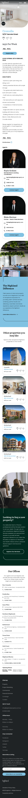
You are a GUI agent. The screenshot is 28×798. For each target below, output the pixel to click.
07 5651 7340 (7, 652)
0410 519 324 (9, 227)
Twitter (4, 747)
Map (4, 48)
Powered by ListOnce (7, 793)
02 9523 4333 (10, 230)
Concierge (5, 696)
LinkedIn (4, 744)
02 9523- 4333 (10, 186)
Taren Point (6, 635)
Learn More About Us (9, 314)
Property (4, 684)
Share (8, 48)
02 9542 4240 (8, 631)
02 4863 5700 (8, 620)
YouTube (5, 750)
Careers (4, 699)
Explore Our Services (13, 552)
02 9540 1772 (7, 641)
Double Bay (5, 594)
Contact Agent (14, 190)
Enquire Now (9, 53)
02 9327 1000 (8, 600)
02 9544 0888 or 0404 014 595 (12, 663)
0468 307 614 (10, 182)
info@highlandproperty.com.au (11, 708)
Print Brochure (6, 142)
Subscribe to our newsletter (14, 774)
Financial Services (7, 693)
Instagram (5, 741)
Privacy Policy (11, 787)
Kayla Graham (10, 170)
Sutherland (6, 624)
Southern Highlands (8, 614)
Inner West (5, 605)
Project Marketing (7, 687)
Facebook (5, 738)
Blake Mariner (10, 217)
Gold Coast (5, 646)
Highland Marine (7, 657)
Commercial (6, 690)
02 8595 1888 (7, 609)
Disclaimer (5, 787)
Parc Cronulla (6, 585)
